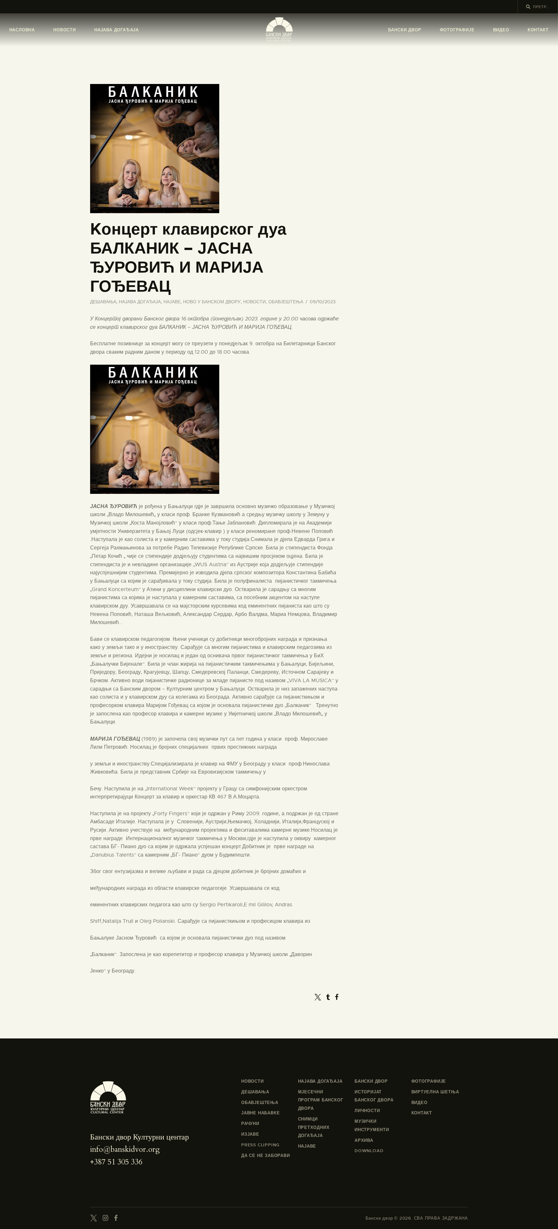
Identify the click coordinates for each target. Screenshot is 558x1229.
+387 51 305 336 (116, 1162)
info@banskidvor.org (125, 1149)
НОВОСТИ (254, 302)
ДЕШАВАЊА (103, 302)
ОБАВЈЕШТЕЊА (285, 302)
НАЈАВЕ (172, 302)
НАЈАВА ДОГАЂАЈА (140, 302)
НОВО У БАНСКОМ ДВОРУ (212, 302)
